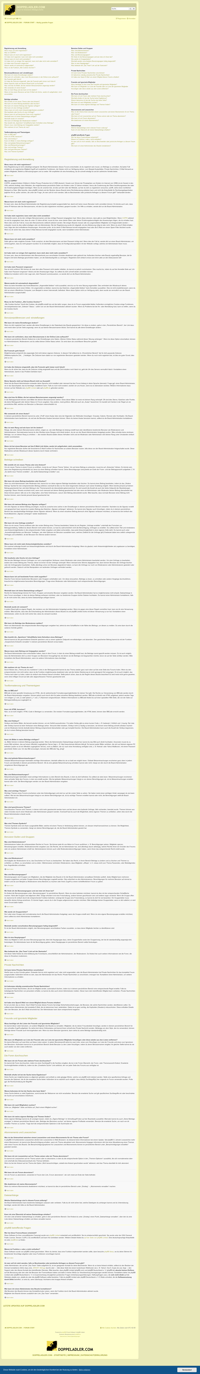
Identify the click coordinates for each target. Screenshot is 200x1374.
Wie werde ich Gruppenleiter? (81, 59)
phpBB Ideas (109, 1252)
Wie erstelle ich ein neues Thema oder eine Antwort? (22, 101)
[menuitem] (18, 18)
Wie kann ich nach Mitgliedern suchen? (84, 102)
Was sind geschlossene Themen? (15, 149)
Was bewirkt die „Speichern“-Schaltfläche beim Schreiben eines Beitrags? (29, 123)
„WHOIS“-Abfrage (39, 1268)
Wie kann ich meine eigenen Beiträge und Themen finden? (90, 104)
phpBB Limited (30, 388)
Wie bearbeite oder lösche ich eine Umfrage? (19, 112)
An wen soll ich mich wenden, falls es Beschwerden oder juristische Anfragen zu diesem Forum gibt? (103, 142)
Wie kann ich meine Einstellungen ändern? (18, 75)
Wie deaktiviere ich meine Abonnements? (85, 120)
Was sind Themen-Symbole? (14, 151)
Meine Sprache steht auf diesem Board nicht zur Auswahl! (23, 83)
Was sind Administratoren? (80, 50)
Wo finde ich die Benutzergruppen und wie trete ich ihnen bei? (91, 57)
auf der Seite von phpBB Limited (96, 1238)
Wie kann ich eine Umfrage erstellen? (16, 108)
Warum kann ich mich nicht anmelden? (17, 59)
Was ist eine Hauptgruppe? (80, 63)
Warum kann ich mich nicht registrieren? (17, 55)
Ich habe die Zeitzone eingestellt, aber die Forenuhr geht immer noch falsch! (29, 81)
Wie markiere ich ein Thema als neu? (16, 127)
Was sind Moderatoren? (79, 53)
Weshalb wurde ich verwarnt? (14, 119)
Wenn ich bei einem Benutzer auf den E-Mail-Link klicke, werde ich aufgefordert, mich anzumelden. (33, 93)
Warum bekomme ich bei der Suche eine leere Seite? (89, 100)
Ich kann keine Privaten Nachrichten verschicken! (88, 73)
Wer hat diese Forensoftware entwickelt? (84, 137)
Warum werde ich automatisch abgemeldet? (19, 65)
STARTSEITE (60, 1355)
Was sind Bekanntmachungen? (14, 145)
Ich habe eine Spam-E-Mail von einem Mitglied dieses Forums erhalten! (95, 77)
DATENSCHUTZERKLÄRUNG (94, 1355)
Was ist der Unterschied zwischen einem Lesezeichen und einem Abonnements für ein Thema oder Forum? (102, 113)
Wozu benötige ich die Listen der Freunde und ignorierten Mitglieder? (94, 84)
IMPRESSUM (73, 1355)
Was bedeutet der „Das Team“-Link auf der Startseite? (89, 65)
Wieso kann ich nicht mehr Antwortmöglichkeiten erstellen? (24, 110)
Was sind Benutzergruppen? (80, 55)
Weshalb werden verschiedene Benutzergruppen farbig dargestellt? (93, 61)
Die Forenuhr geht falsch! (12, 79)
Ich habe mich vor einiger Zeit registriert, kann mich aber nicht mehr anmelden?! (31, 61)
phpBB (64, 1332)
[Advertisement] (70, 30)
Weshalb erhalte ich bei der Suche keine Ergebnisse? (89, 98)
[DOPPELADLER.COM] (10, 9)
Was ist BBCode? (10, 134)
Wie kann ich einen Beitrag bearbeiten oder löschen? (22, 104)
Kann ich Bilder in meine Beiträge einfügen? (19, 141)
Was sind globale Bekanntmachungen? (17, 143)
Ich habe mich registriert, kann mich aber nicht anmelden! (23, 57)
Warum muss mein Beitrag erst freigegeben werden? (21, 125)
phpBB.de (46, 388)
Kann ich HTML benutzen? (13, 136)
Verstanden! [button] (187, 1370)
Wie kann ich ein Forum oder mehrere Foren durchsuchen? (90, 96)
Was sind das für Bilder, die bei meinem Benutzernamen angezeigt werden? (29, 85)
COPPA (125, 218)
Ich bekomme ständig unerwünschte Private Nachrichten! (90, 75)
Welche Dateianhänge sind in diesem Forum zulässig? (89, 128)
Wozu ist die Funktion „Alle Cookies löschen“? (19, 68)
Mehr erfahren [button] (84, 1370)
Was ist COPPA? (10, 53)
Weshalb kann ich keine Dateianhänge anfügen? (20, 116)
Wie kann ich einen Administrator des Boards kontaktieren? (91, 146)
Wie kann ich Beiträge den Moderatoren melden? (20, 121)
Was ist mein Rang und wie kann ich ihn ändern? (20, 90)
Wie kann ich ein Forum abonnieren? (83, 118)
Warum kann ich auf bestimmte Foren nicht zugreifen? (22, 114)
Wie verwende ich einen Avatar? (15, 88)
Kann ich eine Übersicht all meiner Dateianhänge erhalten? (90, 130)
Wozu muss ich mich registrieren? (15, 50)
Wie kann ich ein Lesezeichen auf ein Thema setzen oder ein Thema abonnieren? (98, 116)
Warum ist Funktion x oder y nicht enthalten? (86, 139)
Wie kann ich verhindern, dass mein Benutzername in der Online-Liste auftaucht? (31, 77)
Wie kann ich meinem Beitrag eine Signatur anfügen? (22, 106)
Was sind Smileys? (10, 139)
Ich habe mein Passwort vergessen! (16, 63)
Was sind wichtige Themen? (13, 147)
